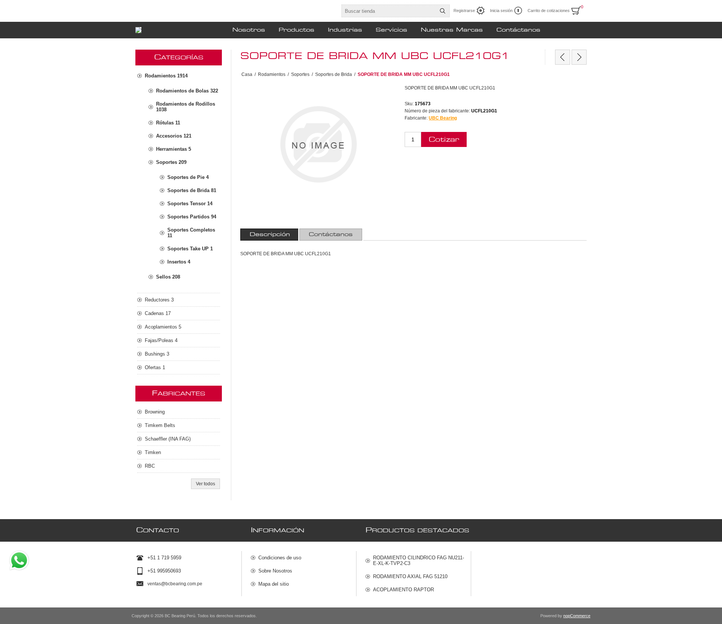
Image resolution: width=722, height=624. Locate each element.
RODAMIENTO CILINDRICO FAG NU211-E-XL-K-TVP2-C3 (418, 560)
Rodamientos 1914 (166, 76)
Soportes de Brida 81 (191, 190)
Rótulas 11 (168, 123)
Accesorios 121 (173, 136)
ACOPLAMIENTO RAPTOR (403, 589)
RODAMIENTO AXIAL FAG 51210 (410, 576)
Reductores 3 (159, 300)
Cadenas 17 (158, 313)
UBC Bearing (443, 118)
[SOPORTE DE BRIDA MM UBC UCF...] (562, 57)
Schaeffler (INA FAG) (168, 439)
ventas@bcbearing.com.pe (174, 583)
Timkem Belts (160, 425)
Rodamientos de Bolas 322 (187, 91)
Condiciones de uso (279, 557)
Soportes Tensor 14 (189, 203)
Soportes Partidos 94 (191, 217)
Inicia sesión (501, 10)
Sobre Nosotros (275, 571)
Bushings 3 (157, 354)
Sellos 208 (168, 277)
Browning (155, 412)
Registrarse (464, 10)
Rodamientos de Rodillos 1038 (185, 106)
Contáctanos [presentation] (331, 234)
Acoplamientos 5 (163, 327)
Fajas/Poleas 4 (161, 340)
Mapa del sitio (273, 584)
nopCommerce (576, 615)
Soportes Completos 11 (191, 232)
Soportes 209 (171, 162)
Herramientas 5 (173, 149)
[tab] (269, 235)
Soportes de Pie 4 (188, 177)
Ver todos (205, 483)
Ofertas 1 (155, 367)
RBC (150, 466)
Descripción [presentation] (270, 234)
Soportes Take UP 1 (190, 248)
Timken (153, 452)
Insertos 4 (178, 262)
